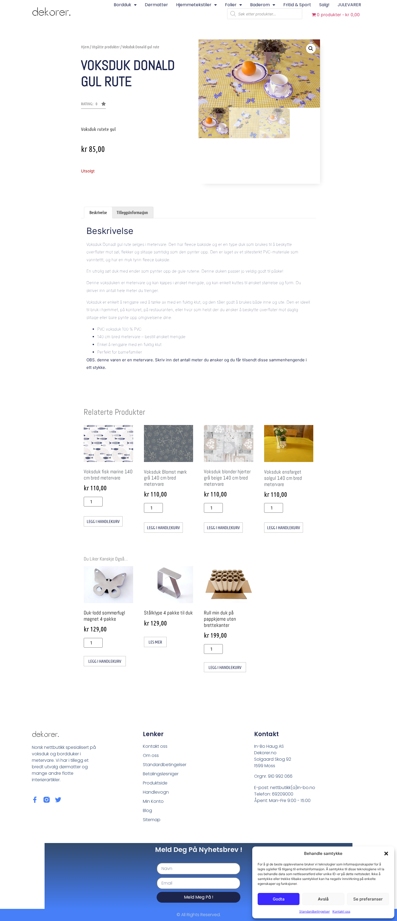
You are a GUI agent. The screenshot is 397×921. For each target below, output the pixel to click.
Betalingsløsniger (161, 774)
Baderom (260, 5)
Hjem (85, 46)
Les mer (155, 641)
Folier (231, 5)
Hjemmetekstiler (193, 5)
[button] (386, 853)
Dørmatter (156, 5)
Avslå (323, 899)
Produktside (155, 783)
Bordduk (122, 5)
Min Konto (153, 801)
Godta (279, 899)
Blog (147, 810)
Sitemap (151, 820)
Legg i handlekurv (103, 521)
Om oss (151, 755)
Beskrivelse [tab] (98, 212)
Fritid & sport (297, 5)
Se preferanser (368, 899)
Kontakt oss (341, 911)
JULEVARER (349, 5)
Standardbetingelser (314, 911)
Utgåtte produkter (106, 46)
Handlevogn (156, 792)
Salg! (324, 5)
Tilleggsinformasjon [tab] (132, 212)
